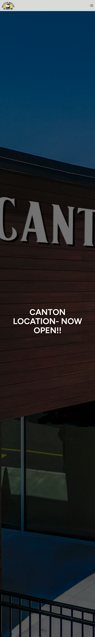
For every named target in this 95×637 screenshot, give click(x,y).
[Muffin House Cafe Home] (8, 5)
